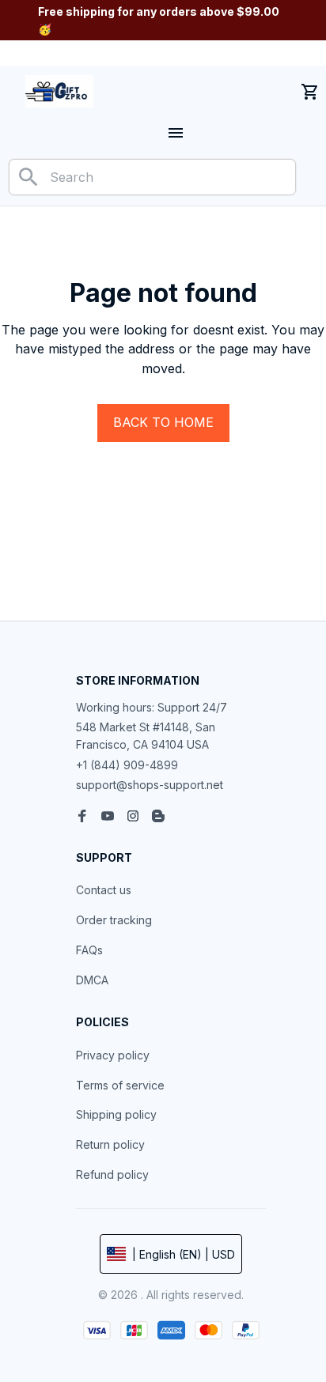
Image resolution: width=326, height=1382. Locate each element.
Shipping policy (116, 1114)
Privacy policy (113, 1055)
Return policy (110, 1144)
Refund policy (112, 1174)
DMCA (92, 980)
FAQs (89, 950)
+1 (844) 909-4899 (127, 765)
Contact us (103, 890)
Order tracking (114, 920)
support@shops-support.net (149, 784)
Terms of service (120, 1085)
